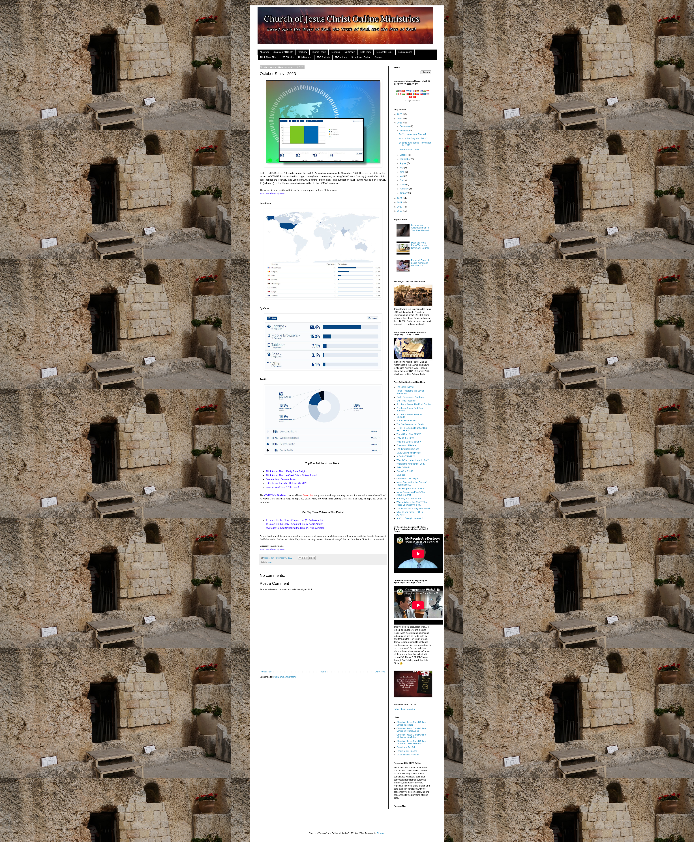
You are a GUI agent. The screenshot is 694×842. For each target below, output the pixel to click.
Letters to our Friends (407, 751)
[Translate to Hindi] (424, 91)
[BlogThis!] (303, 558)
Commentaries (405, 52)
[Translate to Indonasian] (428, 91)
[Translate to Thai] (428, 94)
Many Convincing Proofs (409, 453)
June (402, 172)
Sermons (335, 52)
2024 (400, 118)
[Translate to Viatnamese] (414, 97)
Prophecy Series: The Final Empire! (414, 404)
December (405, 126)
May (402, 176)
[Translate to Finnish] (410, 91)
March (403, 184)
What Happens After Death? (410, 488)
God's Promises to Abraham (410, 397)
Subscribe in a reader (404, 709)
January (404, 193)
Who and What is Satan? (409, 442)
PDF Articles (341, 57)
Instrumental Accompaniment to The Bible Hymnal (420, 228)
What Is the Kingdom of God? (413, 138)
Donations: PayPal (406, 747)
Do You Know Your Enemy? (412, 134)
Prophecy (302, 52)
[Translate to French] (414, 91)
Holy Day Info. (305, 57)
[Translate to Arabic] (397, 91)
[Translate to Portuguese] (410, 94)
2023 (400, 122)
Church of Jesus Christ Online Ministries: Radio (411, 723)
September (405, 159)
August (403, 163)
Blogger (381, 833)
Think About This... (269, 57)
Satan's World (403, 467)
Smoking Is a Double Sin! (409, 498)
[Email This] (300, 558)
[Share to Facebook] (310, 558)
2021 (400, 202)
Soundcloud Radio (360, 57)
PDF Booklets (323, 57)
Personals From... (384, 52)
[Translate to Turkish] (410, 97)
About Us (264, 52)
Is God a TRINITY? (406, 456)
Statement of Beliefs (283, 52)
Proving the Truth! (405, 438)
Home (323, 671)
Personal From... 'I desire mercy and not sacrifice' (420, 263)
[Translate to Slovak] (421, 94)
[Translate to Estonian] (407, 91)
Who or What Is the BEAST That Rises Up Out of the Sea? (412, 503)
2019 (400, 211)
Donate (378, 57)
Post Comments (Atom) (284, 677)
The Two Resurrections (408, 449)
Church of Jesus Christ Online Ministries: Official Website (411, 742)
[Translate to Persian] (403, 94)
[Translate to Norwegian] (407, 94)
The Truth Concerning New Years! (413, 508)
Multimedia (349, 52)
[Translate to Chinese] (403, 91)
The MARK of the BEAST (409, 434)
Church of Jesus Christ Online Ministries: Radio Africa (411, 729)
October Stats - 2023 (409, 149)
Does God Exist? (405, 471)
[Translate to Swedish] (424, 94)
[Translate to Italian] (397, 94)
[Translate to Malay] (400, 91)
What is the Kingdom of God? (411, 464)
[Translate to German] (417, 91)
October (404, 155)
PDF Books (288, 57)
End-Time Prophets (406, 400)
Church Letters (319, 52)
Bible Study (365, 52)
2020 (400, 207)
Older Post (380, 671)
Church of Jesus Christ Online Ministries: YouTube (411, 736)
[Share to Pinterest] (314, 558)
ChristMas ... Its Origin (407, 478)
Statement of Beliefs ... (407, 445)
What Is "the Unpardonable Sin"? (413, 460)
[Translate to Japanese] (400, 94)
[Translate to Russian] (417, 94)
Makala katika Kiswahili (408, 754)
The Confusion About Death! (410, 424)
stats (270, 562)
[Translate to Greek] (421, 91)
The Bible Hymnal (405, 387)
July (402, 167)
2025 (400, 114)
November (405, 130)
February (404, 188)
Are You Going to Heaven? (410, 518)
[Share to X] (307, 558)
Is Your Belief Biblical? (407, 420)
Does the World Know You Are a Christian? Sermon (420, 245)
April (402, 180)
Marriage (401, 475)
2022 (400, 198)
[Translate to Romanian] (414, 94)
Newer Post (266, 671)
